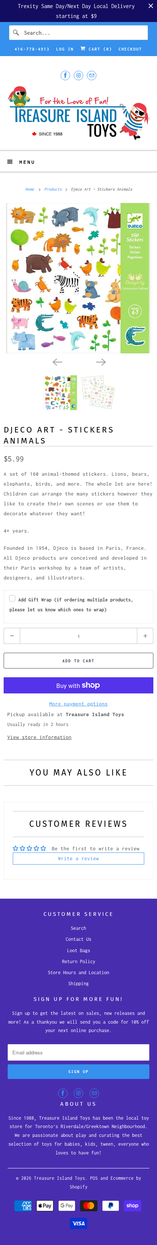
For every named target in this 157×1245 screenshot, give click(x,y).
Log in (65, 49)
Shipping (78, 983)
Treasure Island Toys (59, 1178)
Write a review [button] (78, 858)
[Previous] (57, 361)
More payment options (78, 704)
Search (78, 928)
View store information (39, 737)
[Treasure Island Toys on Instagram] (78, 75)
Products (54, 189)
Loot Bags (78, 950)
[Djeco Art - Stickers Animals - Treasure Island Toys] (78, 278)
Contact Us (78, 939)
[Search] (16, 32)
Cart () (99, 49)
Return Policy (78, 961)
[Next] (100, 361)
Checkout (130, 49)
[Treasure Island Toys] (79, 114)
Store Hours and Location (78, 972)
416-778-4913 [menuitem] (32, 49)
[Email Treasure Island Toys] (91, 75)
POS (94, 1178)
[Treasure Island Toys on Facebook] (65, 75)
